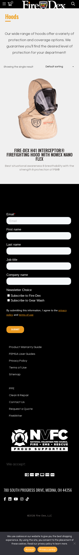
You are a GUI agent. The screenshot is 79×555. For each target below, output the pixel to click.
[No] (74, 543)
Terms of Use (18, 367)
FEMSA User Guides (22, 353)
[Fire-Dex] (44, 4)
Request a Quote (21, 408)
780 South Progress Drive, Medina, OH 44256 (38, 490)
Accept (30, 549)
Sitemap (15, 374)
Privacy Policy (18, 360)
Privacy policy (47, 549)
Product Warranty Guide (25, 347)
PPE (11, 388)
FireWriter (15, 415)
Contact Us (17, 402)
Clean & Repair (19, 395)
